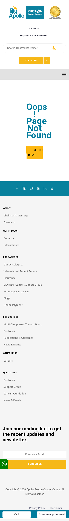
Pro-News (9, 331)
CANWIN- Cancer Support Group (23, 284)
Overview (9, 222)
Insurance (10, 278)
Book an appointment (52, 514)
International (11, 245)
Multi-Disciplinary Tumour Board (23, 324)
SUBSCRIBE (35, 463)
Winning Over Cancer (16, 291)
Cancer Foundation (15, 393)
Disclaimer (58, 508)
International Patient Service (20, 271)
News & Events (12, 344)
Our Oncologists (13, 264)
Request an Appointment (34, 35)
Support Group (12, 386)
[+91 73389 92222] (52, 188)
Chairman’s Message (16, 215)
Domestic (9, 238)
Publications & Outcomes (18, 337)
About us (34, 28)
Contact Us (31, 60)
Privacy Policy (39, 508)
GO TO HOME (35, 152)
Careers (8, 360)
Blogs (7, 298)
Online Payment (13, 305)
